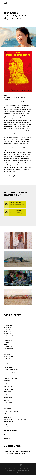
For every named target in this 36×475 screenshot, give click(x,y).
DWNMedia (11, 470)
